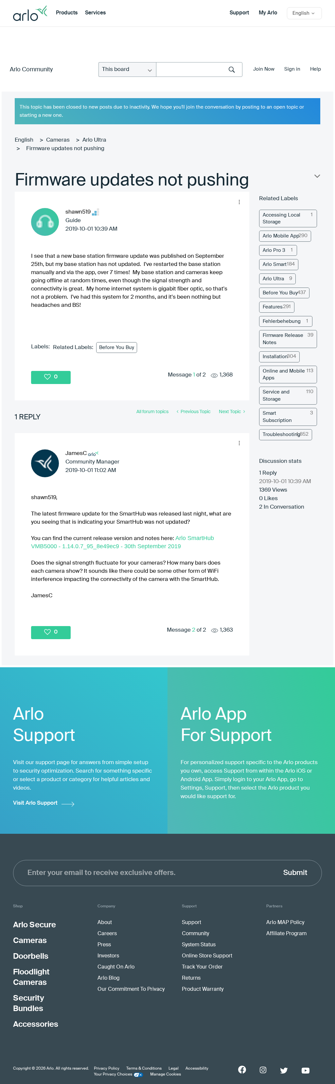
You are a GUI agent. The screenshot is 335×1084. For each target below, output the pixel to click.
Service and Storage (276, 395)
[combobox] (199, 69)
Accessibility (196, 1069)
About (104, 922)
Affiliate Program (286, 933)
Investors (108, 956)
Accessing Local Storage (281, 218)
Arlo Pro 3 (274, 250)
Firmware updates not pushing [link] (65, 148)
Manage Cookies (165, 1074)
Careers (107, 933)
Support (239, 13)
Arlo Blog (108, 978)
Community (195, 933)
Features (273, 307)
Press (104, 945)
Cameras (58, 140)
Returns (191, 978)
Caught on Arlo (115, 967)
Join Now (263, 69)
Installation (275, 356)
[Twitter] (284, 1071)
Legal (173, 1069)
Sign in (292, 69)
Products (67, 13)
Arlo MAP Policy (285, 922)
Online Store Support (207, 956)
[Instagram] (263, 1070)
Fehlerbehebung (282, 321)
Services (95, 13)
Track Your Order (202, 967)
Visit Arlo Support (35, 803)
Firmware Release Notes (283, 339)
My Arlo (268, 13)
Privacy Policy (106, 1069)
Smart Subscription (277, 417)
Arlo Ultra (94, 140)
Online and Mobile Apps (284, 374)
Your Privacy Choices (113, 1074)
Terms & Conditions (144, 1069)
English (24, 140)
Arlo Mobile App (281, 236)
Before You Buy (116, 347)
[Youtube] (305, 1071)
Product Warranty (202, 989)
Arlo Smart (275, 264)
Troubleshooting (281, 434)
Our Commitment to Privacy (131, 989)
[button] (239, 202)
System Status (199, 945)
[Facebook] (242, 1070)
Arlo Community (31, 70)
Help (315, 69)
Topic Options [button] (316, 177)
